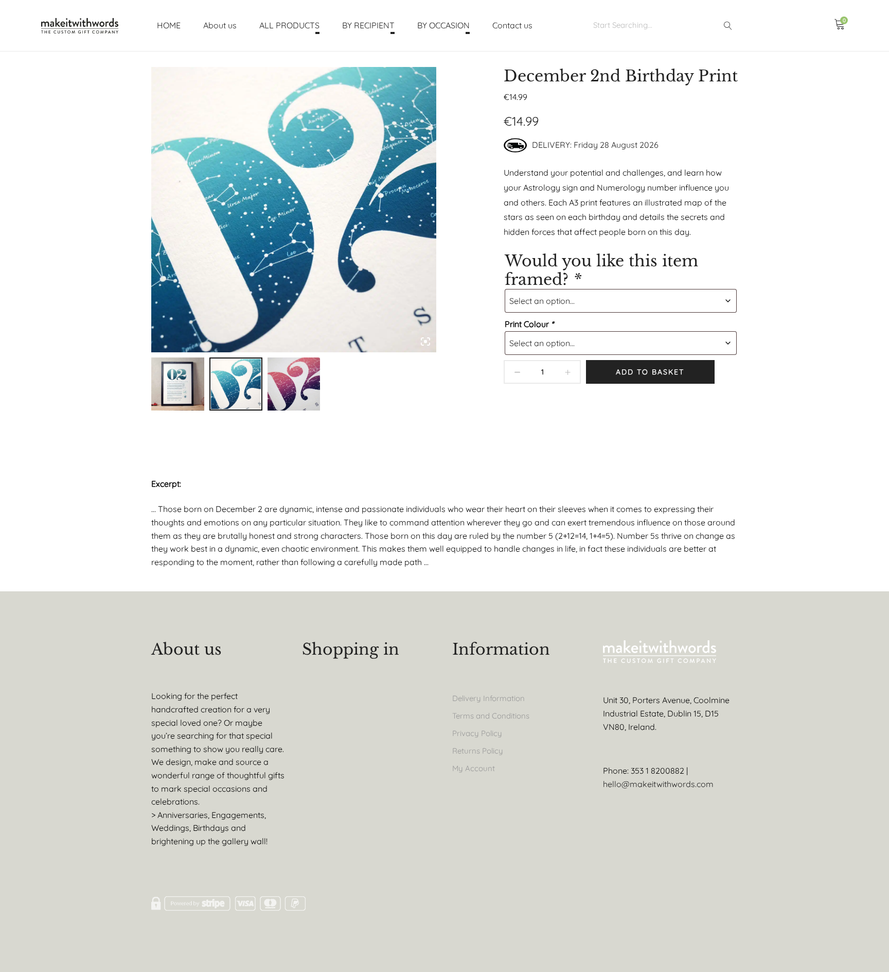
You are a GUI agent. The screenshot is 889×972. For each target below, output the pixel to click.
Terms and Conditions (490, 716)
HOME (169, 25)
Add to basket (650, 372)
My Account (473, 768)
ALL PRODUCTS (289, 25)
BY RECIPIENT (368, 25)
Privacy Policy (477, 733)
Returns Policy (477, 751)
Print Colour (529, 324)
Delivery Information (488, 698)
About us (220, 25)
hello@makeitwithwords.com (658, 784)
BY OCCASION (443, 25)
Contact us (512, 25)
